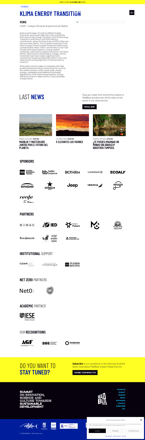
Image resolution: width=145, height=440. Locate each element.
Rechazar (115, 431)
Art (98, 12)
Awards (106, 12)
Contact (121, 403)
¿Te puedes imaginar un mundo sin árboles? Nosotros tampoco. (106, 145)
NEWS (124, 12)
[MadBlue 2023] (13, 17)
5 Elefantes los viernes (69, 142)
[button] (141, 420)
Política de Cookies (108, 436)
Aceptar (97, 431)
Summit (76, 12)
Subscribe (120, 406)
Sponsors (120, 400)
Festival (88, 12)
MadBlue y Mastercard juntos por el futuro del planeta (33, 145)
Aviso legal (124, 436)
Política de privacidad (117, 436)
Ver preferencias (133, 431)
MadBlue (115, 12)
